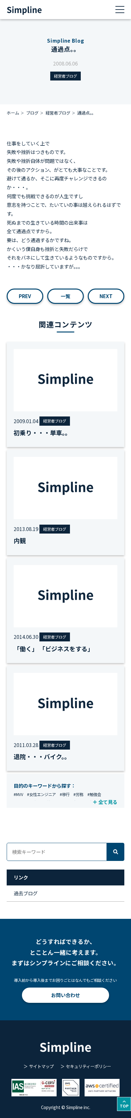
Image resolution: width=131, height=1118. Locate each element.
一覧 (65, 295)
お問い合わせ (65, 994)
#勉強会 (94, 794)
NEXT (106, 295)
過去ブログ (26, 893)
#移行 (65, 794)
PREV (25, 295)
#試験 (90, 802)
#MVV (18, 794)
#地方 (32, 802)
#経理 (77, 802)
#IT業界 (61, 802)
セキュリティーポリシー (88, 1066)
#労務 (78, 794)
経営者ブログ (65, 76)
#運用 (19, 802)
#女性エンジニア (41, 794)
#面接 (46, 802)
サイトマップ (41, 1066)
